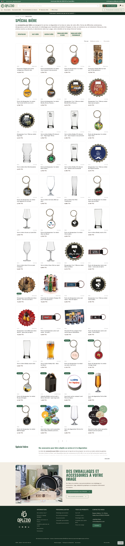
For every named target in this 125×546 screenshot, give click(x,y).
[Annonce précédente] (38, 1)
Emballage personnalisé (62, 513)
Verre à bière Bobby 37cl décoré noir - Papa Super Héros (50, 134)
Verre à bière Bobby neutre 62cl (26, 363)
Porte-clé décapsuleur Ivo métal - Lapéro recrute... (73, 69)
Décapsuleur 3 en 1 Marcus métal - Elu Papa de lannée (98, 167)
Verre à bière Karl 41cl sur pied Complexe (26, 266)
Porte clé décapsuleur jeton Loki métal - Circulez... (50, 331)
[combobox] (59, 5)
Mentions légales (57, 542)
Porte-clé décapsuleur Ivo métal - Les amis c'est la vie (73, 364)
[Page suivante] (66, 441)
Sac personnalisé (60, 518)
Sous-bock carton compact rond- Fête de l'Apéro (73, 397)
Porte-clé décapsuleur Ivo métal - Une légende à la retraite (26, 200)
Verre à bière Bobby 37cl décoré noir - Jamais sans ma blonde (73, 167)
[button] (5, 9)
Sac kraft (77, 513)
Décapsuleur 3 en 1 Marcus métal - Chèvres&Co (98, 298)
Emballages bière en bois (62, 34)
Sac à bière (35, 34)
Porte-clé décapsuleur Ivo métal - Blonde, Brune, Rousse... (50, 102)
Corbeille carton (79, 515)
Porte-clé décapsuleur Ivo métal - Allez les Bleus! (50, 233)
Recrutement (40, 528)
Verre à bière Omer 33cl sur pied (50, 265)
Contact (97, 525)
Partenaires (40, 531)
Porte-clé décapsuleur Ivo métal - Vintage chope (97, 364)
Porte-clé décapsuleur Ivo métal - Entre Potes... (50, 167)
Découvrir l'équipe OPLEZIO (41, 516)
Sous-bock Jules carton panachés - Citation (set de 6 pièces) (98, 429)
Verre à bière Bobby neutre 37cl (97, 232)
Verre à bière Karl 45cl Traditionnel (70, 200)
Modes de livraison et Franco (42, 520)
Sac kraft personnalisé (62, 515)
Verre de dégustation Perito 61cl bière (73, 429)
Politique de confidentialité (68, 542)
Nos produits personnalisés (75, 496)
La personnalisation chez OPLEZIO (77, 491)
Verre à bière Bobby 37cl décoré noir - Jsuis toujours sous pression (74, 134)
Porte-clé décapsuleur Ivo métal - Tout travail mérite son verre (26, 102)
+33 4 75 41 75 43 (17, 1)
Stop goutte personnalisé (62, 523)
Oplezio (20, 542)
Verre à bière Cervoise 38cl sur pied (50, 200)
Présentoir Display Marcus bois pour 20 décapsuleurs (97, 69)
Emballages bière (79, 518)
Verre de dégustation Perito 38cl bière (97, 397)
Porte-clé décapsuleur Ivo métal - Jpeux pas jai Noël (97, 200)
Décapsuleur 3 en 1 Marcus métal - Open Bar (27, 134)
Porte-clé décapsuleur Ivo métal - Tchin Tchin (97, 134)
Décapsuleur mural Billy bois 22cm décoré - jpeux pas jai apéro (26, 331)
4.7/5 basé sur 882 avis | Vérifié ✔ (115, 1)
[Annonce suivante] (86, 1)
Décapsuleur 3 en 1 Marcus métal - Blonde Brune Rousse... (74, 102)
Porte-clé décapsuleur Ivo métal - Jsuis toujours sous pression (50, 69)
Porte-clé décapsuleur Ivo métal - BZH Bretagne (26, 429)
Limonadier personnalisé (62, 520)
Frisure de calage (79, 524)
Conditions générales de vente (43, 525)
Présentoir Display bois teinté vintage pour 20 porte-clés (25, 69)
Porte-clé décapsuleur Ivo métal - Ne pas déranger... (26, 397)
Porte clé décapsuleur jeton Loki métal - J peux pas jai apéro (97, 266)
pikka (108, 542)
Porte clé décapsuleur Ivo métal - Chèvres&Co (73, 233)
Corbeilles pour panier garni (81, 521)
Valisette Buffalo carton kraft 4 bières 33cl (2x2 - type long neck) (50, 397)
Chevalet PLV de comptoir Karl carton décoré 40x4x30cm (73, 331)
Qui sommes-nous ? (42, 513)
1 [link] (58, 441)
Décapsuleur (22, 34)
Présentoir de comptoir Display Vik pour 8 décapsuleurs (50, 298)
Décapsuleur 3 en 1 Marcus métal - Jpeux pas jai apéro (98, 102)
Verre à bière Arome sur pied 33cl (26, 232)
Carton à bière (48, 34)
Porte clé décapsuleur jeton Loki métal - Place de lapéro (73, 298)
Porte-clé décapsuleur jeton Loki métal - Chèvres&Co (97, 331)
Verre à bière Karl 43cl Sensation (26, 167)
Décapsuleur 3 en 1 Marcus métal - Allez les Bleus (74, 266)
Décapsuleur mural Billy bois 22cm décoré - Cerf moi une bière (26, 298)
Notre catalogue (111, 5)
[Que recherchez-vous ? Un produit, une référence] (97, 5)
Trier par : (86, 41)
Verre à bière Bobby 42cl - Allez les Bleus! (50, 364)
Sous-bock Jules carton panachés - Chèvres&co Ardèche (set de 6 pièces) (50, 429)
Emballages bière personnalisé (76, 34)
